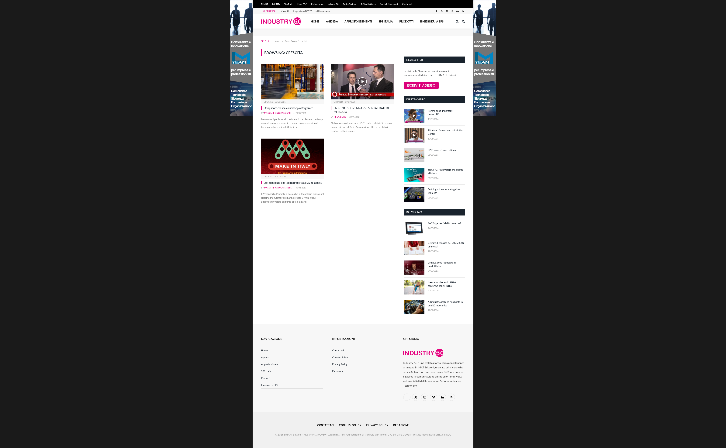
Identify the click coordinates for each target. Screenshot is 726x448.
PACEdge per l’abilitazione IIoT (444, 223)
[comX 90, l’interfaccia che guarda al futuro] (414, 175)
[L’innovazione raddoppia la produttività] (414, 267)
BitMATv (276, 4)
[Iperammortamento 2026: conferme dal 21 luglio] (414, 287)
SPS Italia (386, 21)
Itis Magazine (317, 4)
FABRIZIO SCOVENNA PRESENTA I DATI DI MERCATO (361, 109)
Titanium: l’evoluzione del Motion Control (445, 132)
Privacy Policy (339, 364)
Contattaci (407, 4)
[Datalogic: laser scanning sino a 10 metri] (414, 194)
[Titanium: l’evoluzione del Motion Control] (414, 135)
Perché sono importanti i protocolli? (441, 112)
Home (315, 21)
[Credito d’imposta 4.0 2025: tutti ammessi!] (414, 248)
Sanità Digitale (349, 4)
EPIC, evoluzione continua (442, 150)
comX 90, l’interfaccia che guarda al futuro (446, 171)
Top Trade (288, 4)
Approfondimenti (358, 21)
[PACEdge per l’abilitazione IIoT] (414, 228)
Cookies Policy (340, 357)
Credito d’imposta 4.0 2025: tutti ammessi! (306, 11)
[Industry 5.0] (281, 21)
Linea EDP (302, 4)
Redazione (340, 116)
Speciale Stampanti (389, 4)
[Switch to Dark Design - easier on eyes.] (457, 21)
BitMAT (264, 4)
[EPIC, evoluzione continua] (414, 155)
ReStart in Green (368, 4)
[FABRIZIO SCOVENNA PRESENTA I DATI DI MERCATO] (362, 81)
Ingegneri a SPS (432, 21)
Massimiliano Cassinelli (278, 113)
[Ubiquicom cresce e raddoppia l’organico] (292, 81)
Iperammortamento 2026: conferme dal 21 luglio (442, 284)
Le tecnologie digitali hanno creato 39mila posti (293, 182)
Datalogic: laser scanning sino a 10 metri (445, 191)
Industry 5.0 (333, 4)
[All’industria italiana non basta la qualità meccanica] (414, 307)
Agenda (332, 21)
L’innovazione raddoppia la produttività (442, 264)
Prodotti (406, 21)
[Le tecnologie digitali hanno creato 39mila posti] (292, 156)
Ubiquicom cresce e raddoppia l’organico (288, 108)
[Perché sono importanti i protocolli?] (414, 116)
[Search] (463, 21)
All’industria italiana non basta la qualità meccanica (445, 303)
